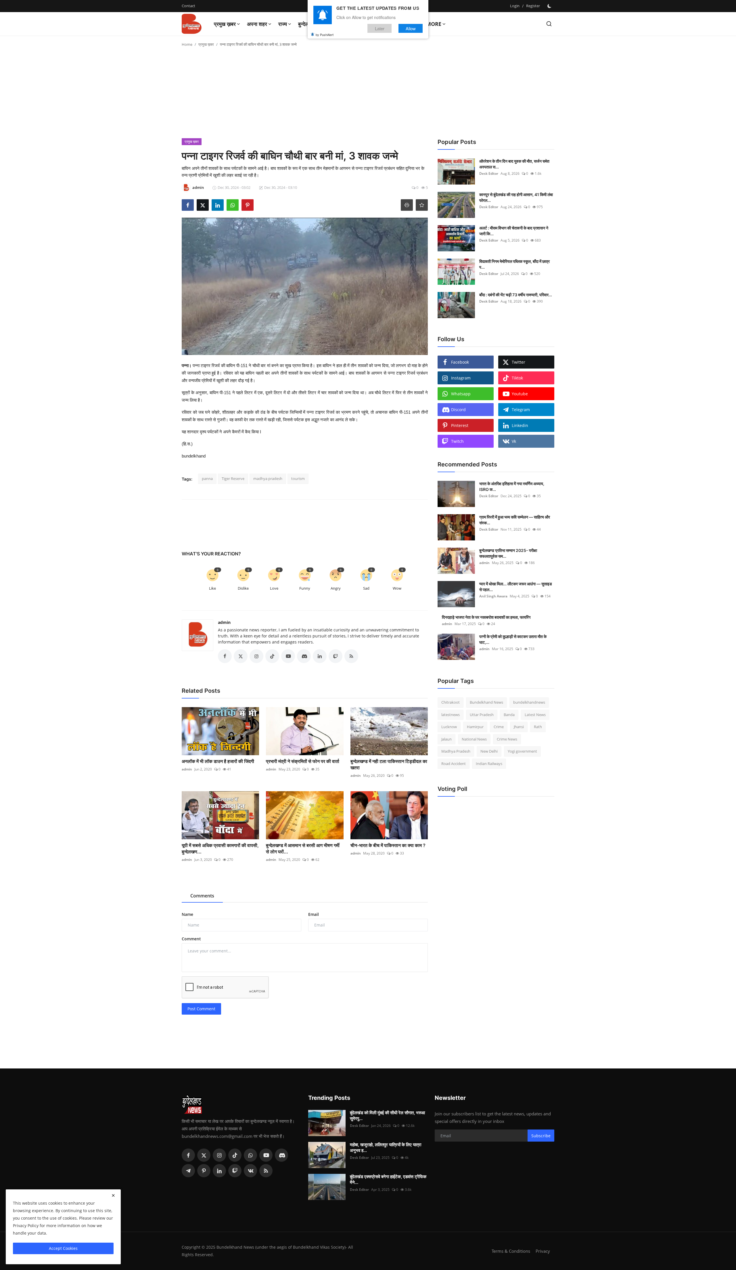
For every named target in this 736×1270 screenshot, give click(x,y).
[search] (549, 23)
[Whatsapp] (250, 1155)
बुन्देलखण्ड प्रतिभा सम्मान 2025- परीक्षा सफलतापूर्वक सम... (508, 553)
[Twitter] (203, 1155)
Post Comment (201, 1008)
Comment (191, 938)
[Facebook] (188, 1155)
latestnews (450, 714)
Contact (188, 5)
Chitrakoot (450, 702)
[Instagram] (219, 1155)
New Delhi (489, 751)
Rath (538, 726)
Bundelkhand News (486, 702)
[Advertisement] (367, 95)
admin (224, 622)
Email (313, 914)
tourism (298, 478)
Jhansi (519, 726)
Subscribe (541, 1135)
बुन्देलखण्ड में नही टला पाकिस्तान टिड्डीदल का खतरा (388, 764)
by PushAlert (325, 34)
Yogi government (522, 751)
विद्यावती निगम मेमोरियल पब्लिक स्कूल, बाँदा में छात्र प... (514, 264)
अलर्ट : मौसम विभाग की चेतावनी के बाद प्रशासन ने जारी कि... (513, 230)
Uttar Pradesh (482, 714)
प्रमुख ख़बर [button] (225, 23)
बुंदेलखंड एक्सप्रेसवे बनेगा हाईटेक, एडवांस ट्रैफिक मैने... (388, 1179)
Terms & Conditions (511, 1251)
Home (187, 44)
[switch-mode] (550, 6)
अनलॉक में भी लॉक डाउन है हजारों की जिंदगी (218, 761)
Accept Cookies (63, 1248)
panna (207, 478)
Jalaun (446, 739)
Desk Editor (488, 173)
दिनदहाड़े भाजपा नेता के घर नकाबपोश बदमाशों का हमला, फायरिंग (486, 617)
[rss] (266, 1170)
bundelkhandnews (529, 702)
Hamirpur (475, 726)
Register (533, 5)
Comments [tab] (202, 896)
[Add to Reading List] (422, 205)
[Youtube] (266, 1155)
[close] (113, 1195)
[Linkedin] (219, 1170)
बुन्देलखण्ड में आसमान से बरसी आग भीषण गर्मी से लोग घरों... (303, 848)
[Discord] (281, 1155)
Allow (411, 28)
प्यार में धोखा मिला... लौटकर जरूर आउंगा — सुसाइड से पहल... (515, 586)
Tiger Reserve (233, 478)
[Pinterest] (203, 1170)
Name (187, 914)
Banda (509, 714)
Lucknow (449, 726)
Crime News (507, 739)
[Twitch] (234, 1170)
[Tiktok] (234, 1155)
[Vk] (250, 1170)
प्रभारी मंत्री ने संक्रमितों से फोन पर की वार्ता (302, 761)
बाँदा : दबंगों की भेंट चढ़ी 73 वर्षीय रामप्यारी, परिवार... (515, 294)
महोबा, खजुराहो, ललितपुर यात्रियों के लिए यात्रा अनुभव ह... (385, 1147)
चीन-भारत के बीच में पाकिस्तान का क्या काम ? (388, 845)
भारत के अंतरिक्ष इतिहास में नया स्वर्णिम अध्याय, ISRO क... (511, 486)
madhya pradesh (267, 478)
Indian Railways (489, 763)
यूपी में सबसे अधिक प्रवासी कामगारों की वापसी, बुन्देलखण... (220, 848)
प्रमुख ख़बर (206, 44)
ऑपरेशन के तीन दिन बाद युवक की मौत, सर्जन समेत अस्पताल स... (514, 164)
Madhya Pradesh (455, 751)
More (433, 23)
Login (515, 5)
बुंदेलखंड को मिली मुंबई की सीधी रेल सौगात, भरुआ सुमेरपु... (387, 1115)
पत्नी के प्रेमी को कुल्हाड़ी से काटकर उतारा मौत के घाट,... (513, 639)
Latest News (535, 714)
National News (474, 739)
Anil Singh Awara (493, 596)
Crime (499, 726)
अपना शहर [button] (257, 23)
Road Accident (453, 763)
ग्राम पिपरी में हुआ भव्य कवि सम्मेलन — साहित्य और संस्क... (514, 520)
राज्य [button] (282, 23)
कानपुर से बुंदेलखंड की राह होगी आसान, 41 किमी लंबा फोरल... (516, 197)
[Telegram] (188, 1170)
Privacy (543, 1251)
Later (379, 28)
